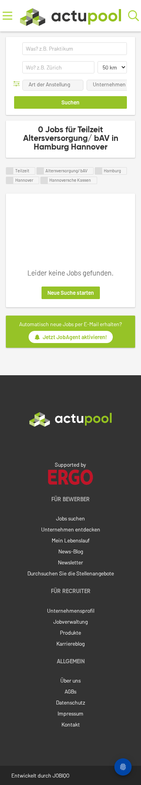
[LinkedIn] (70, 443)
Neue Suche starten (70, 292)
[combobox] (74, 48)
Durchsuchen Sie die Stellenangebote (70, 573)
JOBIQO (60, 775)
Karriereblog (70, 643)
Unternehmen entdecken (70, 529)
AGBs (70, 691)
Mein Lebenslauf (71, 540)
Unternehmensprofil (70, 610)
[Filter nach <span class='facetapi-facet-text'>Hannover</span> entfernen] (9, 180)
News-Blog (70, 551)
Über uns (70, 680)
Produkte (70, 632)
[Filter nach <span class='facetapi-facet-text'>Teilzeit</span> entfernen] (9, 171)
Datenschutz (70, 702)
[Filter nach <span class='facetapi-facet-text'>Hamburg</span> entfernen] (98, 171)
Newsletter (70, 562)
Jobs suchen (70, 518)
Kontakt (70, 724)
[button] (18, 84)
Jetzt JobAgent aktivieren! (75, 337)
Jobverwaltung (70, 621)
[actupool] (70, 15)
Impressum (70, 713)
